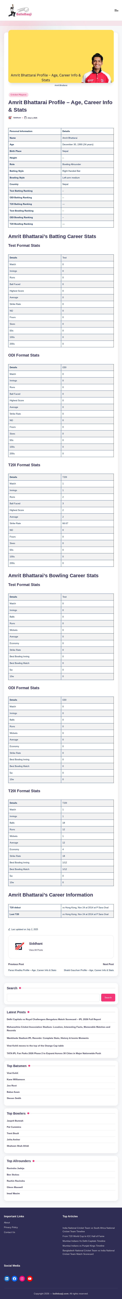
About (7, 1222)
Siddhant (36, 943)
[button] (36, 950)
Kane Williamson (16, 1079)
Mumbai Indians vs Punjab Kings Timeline (83, 1245)
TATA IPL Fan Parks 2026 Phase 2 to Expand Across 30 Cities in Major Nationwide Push (54, 1053)
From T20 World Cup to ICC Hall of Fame (83, 1236)
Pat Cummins (14, 1127)
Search (12, 988)
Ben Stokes (13, 1174)
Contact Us (9, 1232)
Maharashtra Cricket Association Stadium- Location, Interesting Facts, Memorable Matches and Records (58, 1029)
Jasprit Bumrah (15, 1120)
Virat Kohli (12, 1073)
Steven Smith (14, 1098)
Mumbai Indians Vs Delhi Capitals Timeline (84, 1241)
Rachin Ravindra (16, 1181)
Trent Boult (13, 1133)
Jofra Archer (13, 1139)
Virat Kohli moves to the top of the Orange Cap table (35, 1045)
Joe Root (12, 1085)
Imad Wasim (13, 1193)
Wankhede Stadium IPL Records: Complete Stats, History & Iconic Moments (48, 1038)
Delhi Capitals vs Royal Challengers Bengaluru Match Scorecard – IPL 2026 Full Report (54, 1019)
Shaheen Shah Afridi (18, 1146)
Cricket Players (19, 95)
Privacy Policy (11, 1227)
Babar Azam (13, 1092)
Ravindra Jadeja (15, 1168)
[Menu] (116, 10)
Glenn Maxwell (15, 1187)
